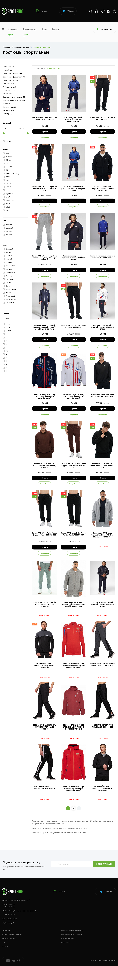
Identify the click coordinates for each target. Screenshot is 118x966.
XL (46, 108)
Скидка (8, 141)
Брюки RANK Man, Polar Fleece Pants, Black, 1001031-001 (73, 534)
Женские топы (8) (9, 107)
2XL (51, 108)
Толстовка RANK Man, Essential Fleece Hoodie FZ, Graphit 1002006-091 (73, 604)
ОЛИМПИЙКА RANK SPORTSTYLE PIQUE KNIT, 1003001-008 (44, 665)
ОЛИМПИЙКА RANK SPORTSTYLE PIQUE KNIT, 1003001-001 (102, 788)
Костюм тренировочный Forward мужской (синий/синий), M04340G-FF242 (44, 327)
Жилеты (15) (7, 104)
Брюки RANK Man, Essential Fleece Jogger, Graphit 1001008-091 (44, 604)
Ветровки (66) (8, 110)
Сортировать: (39, 68)
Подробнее (44, 137)
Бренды (11, 34)
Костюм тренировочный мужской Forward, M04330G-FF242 (73, 258)
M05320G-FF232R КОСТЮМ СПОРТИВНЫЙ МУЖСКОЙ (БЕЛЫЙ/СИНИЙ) (73, 396)
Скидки (25, 34)
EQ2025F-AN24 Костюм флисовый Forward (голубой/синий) (73, 188)
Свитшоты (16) (8, 83)
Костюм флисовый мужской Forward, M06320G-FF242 (102, 257)
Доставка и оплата (29, 29)
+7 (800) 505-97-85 (8, 907)
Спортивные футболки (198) (14, 77)
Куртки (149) (7, 94)
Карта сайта (65, 942)
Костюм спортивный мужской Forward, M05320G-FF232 (102, 327)
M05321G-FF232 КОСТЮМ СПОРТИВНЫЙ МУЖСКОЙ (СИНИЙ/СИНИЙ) (44, 396)
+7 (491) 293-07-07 (8, 904)
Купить (45, 132)
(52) (14, 97)
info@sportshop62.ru (9, 923)
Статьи (44, 29)
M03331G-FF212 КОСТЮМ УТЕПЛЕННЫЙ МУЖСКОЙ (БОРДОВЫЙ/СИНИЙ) (73, 727)
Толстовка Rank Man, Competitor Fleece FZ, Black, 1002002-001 (102, 188)
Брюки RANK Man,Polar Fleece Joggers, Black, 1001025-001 (44, 534)
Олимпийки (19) (9, 90)
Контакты (55, 29)
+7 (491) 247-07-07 (8, 915)
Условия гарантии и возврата (12, 934)
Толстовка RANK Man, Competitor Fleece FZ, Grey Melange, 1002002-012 (102, 535)
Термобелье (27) (9, 70)
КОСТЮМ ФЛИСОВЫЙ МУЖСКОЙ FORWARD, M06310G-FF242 (73, 119)
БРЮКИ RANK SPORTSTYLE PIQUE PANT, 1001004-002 (44, 787)
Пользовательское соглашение (71, 934)
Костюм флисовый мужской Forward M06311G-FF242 (44, 118)
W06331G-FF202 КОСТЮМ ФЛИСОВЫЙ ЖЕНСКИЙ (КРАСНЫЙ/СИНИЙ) (73, 788)
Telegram (71, 11)
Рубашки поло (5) (9, 87)
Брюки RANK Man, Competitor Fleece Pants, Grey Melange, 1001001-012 (44, 258)
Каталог (43, 11)
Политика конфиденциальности (72, 930)
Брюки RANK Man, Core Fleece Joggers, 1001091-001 (73, 326)
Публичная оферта (67, 938)
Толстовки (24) (9, 67)
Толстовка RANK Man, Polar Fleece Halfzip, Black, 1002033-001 (102, 466)
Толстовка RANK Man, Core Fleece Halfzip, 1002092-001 (102, 395)
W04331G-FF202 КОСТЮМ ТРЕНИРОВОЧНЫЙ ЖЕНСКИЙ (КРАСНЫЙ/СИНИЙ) (73, 665)
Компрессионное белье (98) (14, 100)
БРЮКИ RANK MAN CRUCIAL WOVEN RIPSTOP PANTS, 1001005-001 (44, 727)
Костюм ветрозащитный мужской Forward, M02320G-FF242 (102, 604)
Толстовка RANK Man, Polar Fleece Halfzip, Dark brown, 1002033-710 (44, 466)
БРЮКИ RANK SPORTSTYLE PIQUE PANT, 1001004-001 (102, 726)
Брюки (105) (7, 114)
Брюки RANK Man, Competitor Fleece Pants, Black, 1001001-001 (44, 188)
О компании (12, 29)
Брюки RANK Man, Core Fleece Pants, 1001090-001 (102, 118)
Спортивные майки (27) (12, 80)
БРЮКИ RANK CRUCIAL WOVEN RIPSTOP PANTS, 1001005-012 (102, 664)
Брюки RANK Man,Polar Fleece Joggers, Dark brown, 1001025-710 (73, 466)
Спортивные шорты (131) (12, 73)
